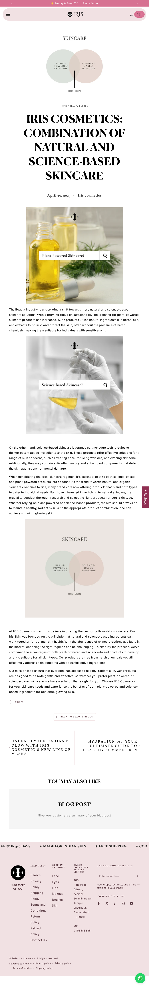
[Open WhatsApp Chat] (140, 978)
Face (55, 876)
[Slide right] (137, 3)
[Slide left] (12, 3)
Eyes (55, 882)
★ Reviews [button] (145, 497)
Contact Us (39, 940)
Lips (55, 888)
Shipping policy (44, 968)
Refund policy (43, 963)
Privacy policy (63, 963)
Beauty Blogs (78, 106)
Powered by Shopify (20, 963)
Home (64, 106)
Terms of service (22, 968)
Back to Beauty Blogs (77, 716)
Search (36, 875)
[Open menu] (8, 14)
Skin (55, 905)
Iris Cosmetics (27, 958)
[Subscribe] (138, 876)
